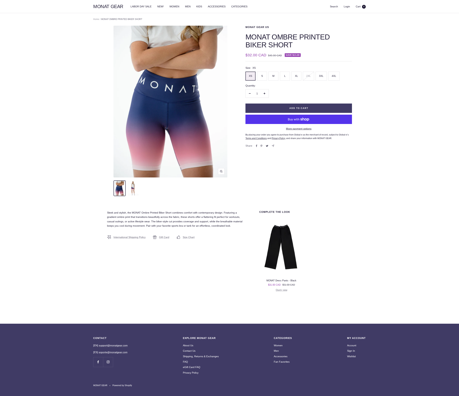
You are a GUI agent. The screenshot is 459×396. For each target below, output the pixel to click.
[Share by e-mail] (273, 146)
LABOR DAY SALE (141, 6)
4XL (334, 75)
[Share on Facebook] (256, 146)
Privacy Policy (190, 372)
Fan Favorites (282, 361)
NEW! (160, 6)
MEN (188, 6)
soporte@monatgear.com (113, 352)
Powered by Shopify (122, 385)
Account (351, 345)
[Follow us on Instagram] (108, 362)
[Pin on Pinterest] (261, 146)
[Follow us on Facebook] (98, 362)
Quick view (281, 290)
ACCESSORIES (217, 6)
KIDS (199, 6)
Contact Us (189, 350)
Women (278, 345)
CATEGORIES (239, 6)
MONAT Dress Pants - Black (281, 280)
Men (276, 350)
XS (250, 75)
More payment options (298, 128)
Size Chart (189, 237)
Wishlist (351, 356)
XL (296, 75)
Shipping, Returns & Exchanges (201, 356)
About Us (188, 345)
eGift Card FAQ (191, 367)
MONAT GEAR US (257, 27)
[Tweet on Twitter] (267, 146)
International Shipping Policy (129, 237)
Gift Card (164, 237)
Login (347, 6)
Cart (360, 6)
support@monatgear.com (113, 345)
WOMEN (174, 6)
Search (334, 6)
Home (96, 19)
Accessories (280, 356)
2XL (308, 75)
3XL (321, 75)
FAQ (185, 361)
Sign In (351, 350)
